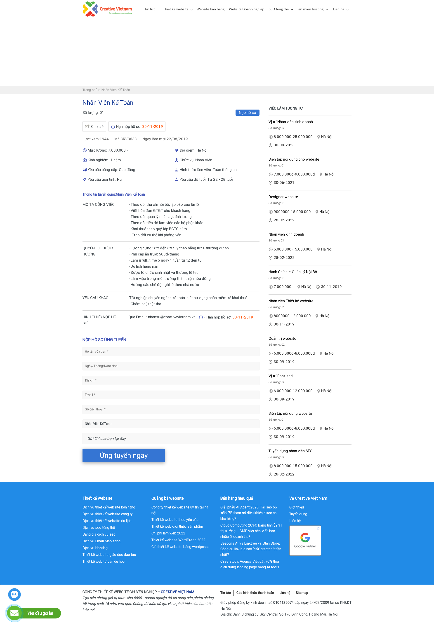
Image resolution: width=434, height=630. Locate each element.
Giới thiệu (296, 507)
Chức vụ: (187, 160)
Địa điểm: (188, 150)
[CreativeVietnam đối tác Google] (305, 540)
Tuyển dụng (298, 514)
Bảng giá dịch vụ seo (99, 534)
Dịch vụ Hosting (95, 548)
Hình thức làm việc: (196, 169)
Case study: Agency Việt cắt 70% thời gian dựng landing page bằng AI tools (249, 564)
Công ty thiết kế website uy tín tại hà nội (179, 510)
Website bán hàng (210, 9)
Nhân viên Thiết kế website (291, 301)
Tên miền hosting (310, 9)
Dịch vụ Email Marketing (101, 541)
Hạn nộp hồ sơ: (129, 126)
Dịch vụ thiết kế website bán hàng (109, 507)
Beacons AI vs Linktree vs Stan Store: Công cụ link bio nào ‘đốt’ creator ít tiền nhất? (250, 549)
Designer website (283, 196)
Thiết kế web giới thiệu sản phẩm (177, 526)
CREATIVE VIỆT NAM (177, 592)
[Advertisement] (217, 52)
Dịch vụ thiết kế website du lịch (107, 521)
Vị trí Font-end (281, 376)
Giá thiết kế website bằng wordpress (180, 547)
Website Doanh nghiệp (246, 9)
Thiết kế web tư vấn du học (104, 561)
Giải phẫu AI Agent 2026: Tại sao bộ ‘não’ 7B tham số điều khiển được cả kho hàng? (248, 513)
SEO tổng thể (279, 9)
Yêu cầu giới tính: (102, 179)
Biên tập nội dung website (290, 413)
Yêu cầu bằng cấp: (103, 169)
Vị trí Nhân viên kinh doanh (291, 121)
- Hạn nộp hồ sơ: (218, 317)
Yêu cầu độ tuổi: (194, 179)
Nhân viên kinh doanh (286, 234)
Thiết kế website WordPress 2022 (178, 540)
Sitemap (302, 593)
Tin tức (149, 9)
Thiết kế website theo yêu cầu (174, 520)
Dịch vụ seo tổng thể (99, 527)
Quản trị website (282, 338)
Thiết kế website (175, 9)
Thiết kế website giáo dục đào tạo (109, 555)
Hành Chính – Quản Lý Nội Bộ (293, 271)
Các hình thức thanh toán (255, 593)
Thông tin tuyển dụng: (99, 194)
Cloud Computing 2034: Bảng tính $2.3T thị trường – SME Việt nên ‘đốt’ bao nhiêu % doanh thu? (251, 531)
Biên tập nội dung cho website (294, 159)
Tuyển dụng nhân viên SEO (291, 451)
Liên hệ (338, 9)
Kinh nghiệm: (99, 160)
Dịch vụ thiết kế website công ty (108, 514)
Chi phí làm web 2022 (168, 533)
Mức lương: (98, 150)
